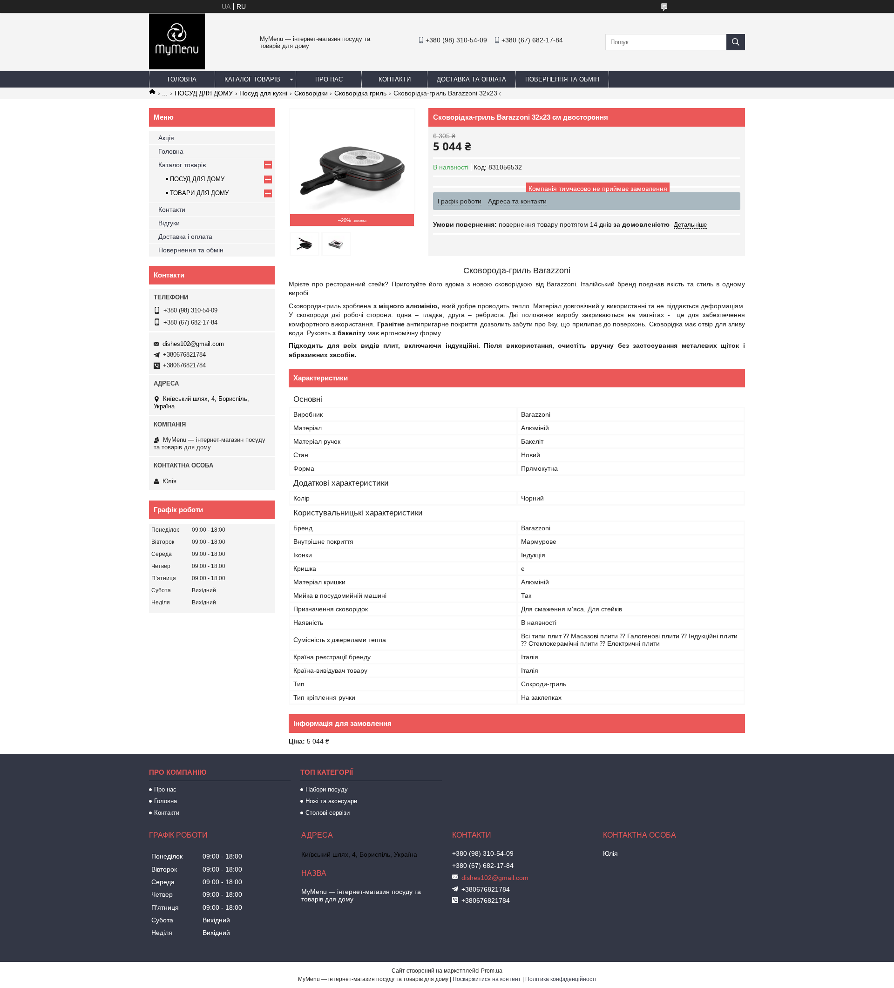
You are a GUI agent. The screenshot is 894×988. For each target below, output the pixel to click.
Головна (182, 79)
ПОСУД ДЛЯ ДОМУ (204, 93)
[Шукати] (735, 42)
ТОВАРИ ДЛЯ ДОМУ (199, 192)
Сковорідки (311, 93)
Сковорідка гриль (360, 93)
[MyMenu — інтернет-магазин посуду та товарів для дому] (177, 67)
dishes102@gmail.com (193, 343)
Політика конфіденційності (560, 979)
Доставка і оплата (185, 236)
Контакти (395, 79)
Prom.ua (491, 971)
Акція (166, 138)
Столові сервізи (327, 812)
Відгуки (169, 223)
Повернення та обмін (562, 79)
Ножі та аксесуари (331, 801)
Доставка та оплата (471, 79)
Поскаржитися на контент (487, 979)
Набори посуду (326, 789)
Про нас (329, 79)
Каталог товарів (252, 79)
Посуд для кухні (263, 93)
